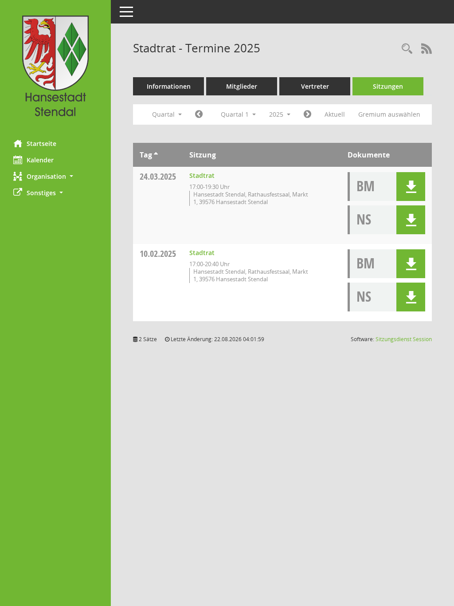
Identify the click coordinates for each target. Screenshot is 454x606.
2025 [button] (277, 114)
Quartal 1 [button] (235, 114)
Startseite (41, 143)
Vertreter (315, 86)
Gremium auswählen (389, 114)
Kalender (40, 160)
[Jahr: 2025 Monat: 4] (307, 114)
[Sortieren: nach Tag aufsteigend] (156, 155)
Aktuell (335, 114)
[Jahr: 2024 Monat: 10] (198, 114)
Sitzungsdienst (404, 339)
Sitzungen (388, 86)
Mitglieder (241, 86)
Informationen (169, 86)
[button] (55, 176)
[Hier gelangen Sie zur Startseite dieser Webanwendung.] (55, 67)
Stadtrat (202, 175)
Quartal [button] (164, 114)
